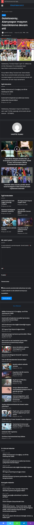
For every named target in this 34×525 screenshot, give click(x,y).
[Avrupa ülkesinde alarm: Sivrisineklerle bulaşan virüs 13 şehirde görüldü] (6, 390)
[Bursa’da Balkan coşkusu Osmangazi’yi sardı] (6, 349)
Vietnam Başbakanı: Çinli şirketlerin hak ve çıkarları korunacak (21, 398)
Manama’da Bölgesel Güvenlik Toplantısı (8, 210)
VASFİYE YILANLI (8, 32)
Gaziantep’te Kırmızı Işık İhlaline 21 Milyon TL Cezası (21, 425)
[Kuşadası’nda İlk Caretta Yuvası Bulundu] (25, 222)
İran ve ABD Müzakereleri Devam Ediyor (24, 211)
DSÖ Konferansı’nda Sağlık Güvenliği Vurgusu (16, 1)
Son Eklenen (17, 306)
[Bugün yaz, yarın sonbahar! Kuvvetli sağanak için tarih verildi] (6, 413)
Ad (2, 268)
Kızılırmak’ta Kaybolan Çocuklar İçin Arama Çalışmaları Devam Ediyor (15, 319)
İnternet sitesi (5, 281)
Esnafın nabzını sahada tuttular (8, 228)
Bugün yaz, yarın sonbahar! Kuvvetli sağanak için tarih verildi (21, 413)
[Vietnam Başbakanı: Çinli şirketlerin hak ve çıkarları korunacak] (6, 398)
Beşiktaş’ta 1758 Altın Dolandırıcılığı (19, 381)
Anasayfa (5, 11)
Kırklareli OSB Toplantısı (9, 432)
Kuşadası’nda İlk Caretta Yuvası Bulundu (23, 229)
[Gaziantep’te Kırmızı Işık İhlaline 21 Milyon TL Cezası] (6, 426)
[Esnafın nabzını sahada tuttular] (8, 222)
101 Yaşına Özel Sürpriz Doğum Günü (25, 201)
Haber (10, 11)
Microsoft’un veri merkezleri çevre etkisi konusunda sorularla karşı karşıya (14, 341)
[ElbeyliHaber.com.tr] (17, 5)
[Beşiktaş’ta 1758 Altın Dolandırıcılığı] (6, 382)
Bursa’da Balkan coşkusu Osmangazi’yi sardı (21, 348)
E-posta (4, 275)
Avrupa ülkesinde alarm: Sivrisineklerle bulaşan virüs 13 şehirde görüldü (22, 389)
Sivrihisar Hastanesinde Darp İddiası (13, 436)
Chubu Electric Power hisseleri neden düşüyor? (16, 419)
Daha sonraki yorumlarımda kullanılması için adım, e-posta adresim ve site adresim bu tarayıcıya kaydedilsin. (16, 290)
